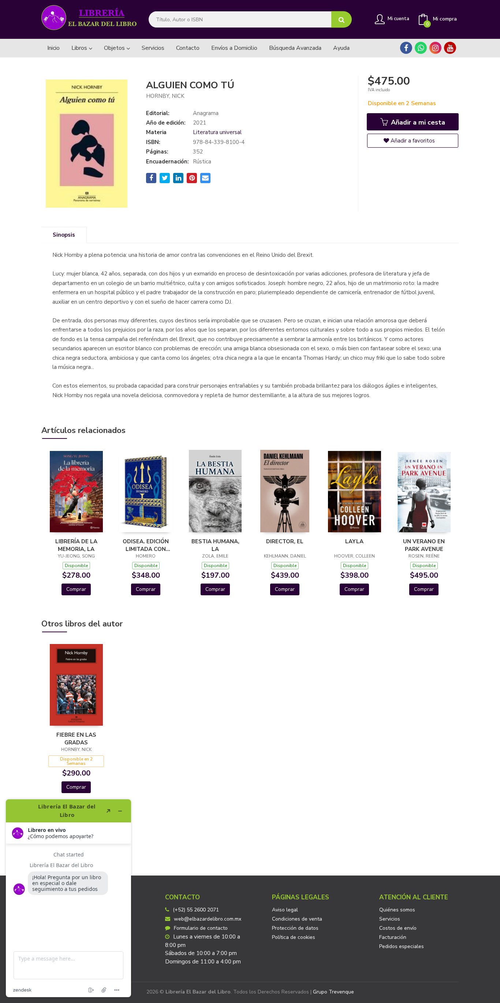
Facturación (392, 937)
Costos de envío (398, 928)
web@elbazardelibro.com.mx (207, 918)
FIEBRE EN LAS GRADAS (76, 738)
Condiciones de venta (297, 918)
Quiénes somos (397, 909)
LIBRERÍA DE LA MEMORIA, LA (76, 545)
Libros (80, 48)
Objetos (115, 48)
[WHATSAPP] (421, 48)
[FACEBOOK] (406, 48)
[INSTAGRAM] (435, 48)
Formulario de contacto (201, 928)
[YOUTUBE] (450, 48)
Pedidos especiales (401, 946)
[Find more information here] (68, 898)
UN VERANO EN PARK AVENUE (424, 545)
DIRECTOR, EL (284, 541)
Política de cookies (293, 937)
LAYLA (354, 541)
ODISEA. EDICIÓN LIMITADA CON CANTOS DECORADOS (146, 545)
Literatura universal (217, 132)
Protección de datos (295, 928)
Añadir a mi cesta (417, 122)
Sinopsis (64, 234)
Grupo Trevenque (333, 991)
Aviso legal (285, 909)
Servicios (389, 918)
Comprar (76, 589)
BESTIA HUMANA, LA (215, 545)
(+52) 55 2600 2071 (196, 909)
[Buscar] (341, 19)
